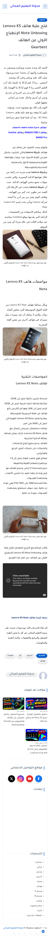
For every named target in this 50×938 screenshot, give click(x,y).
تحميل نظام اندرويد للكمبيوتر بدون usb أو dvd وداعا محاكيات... (37, 749)
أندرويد (42, 20)
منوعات (10, 656)
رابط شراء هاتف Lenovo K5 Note (29, 618)
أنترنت (39, 911)
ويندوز (39, 872)
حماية (39, 882)
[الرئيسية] (39, 933)
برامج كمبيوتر (36, 906)
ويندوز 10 (38, 896)
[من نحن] (22, 933)
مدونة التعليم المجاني (25, 6)
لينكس (39, 901)
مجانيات (38, 862)
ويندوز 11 (38, 891)
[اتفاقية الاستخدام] (28, 933)
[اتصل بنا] (11, 933)
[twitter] (11, 778)
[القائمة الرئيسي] (45, 6)
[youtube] (29, 778)
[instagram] (20, 778)
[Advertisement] (25, 822)
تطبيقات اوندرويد (34, 916)
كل (20, 656)
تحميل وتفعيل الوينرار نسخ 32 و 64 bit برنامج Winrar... (36, 718)
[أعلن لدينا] (17, 933)
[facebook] (38, 778)
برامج (39, 867)
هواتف (42, 661)
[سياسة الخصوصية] (33, 933)
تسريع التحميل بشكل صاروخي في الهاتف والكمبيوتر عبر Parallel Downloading (13, 719)
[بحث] (5, 6)
